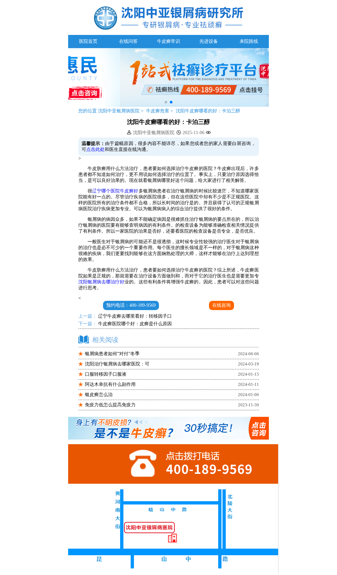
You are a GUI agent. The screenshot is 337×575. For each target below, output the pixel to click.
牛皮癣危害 (158, 110)
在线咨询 (221, 305)
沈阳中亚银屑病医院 (119, 110)
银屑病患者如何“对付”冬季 (112, 353)
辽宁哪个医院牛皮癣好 (115, 190)
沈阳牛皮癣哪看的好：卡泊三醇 (208, 110)
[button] (166, 102)
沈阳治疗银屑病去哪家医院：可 (117, 363)
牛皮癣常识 (168, 41)
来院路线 (249, 41)
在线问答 (128, 41)
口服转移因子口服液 (105, 374)
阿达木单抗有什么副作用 (110, 384)
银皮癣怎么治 (99, 394)
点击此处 (95, 149)
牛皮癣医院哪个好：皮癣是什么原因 (134, 323)
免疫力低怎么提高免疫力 (110, 404)
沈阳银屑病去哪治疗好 (101, 281)
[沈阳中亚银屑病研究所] (168, 105)
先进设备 (208, 41)
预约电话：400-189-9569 (131, 305)
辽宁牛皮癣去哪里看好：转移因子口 (134, 316)
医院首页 (88, 41)
